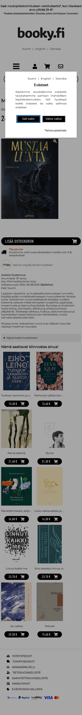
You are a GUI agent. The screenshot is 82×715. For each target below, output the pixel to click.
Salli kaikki (28, 118)
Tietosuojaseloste (55, 130)
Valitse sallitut (54, 118)
